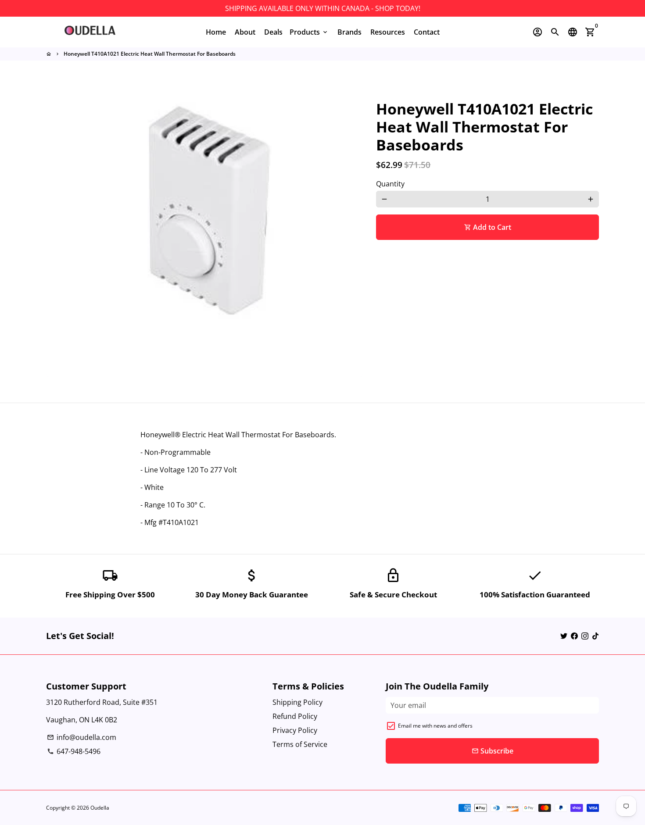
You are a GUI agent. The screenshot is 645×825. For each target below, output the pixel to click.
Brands (349, 32)
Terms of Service (299, 744)
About (245, 32)
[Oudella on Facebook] (574, 636)
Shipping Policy (297, 702)
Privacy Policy (294, 730)
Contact (427, 32)
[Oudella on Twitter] (563, 636)
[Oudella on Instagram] (584, 636)
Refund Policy (294, 716)
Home (216, 32)
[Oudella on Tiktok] (595, 636)
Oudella (99, 807)
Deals (273, 32)
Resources (387, 32)
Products (309, 32)
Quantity (390, 184)
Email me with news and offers (435, 725)
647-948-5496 (73, 751)
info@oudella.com (81, 737)
